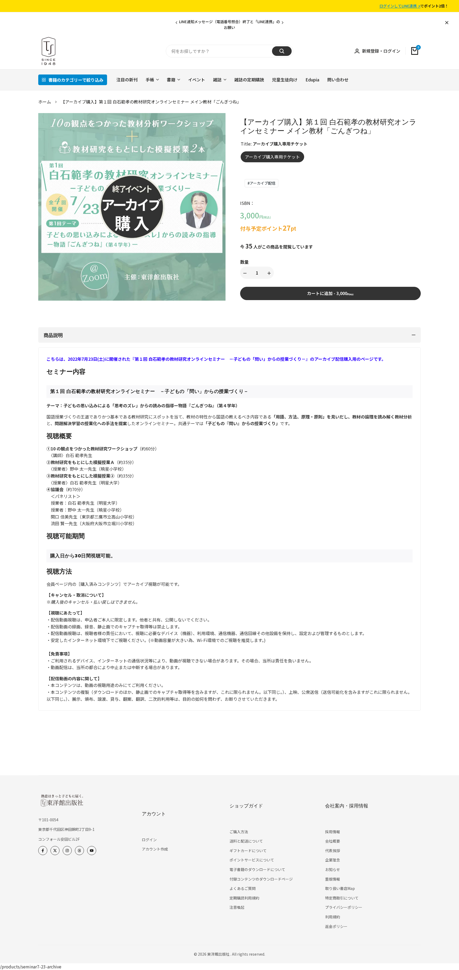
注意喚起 (237, 907)
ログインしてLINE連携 (398, 6)
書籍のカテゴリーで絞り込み (75, 80)
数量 (244, 262)
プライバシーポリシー (343, 907)
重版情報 (332, 879)
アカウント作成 (155, 849)
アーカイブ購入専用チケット (272, 157)
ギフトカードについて (248, 850)
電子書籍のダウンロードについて (257, 869)
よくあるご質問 (243, 888)
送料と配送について (246, 841)
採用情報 (332, 831)
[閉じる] (445, 22)
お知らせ (332, 869)
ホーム (44, 101)
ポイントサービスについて (252, 860)
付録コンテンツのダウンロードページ (261, 879)
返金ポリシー (336, 926)
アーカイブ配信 (261, 183)
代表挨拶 (332, 850)
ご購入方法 (239, 831)
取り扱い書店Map (340, 888)
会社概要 (332, 841)
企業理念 (332, 860)
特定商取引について (342, 898)
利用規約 (332, 916)
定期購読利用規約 (244, 898)
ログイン (149, 839)
